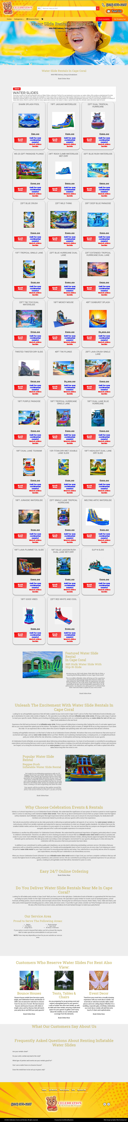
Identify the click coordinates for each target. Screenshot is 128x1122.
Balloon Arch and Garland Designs (70, 905)
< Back (16, 89)
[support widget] (123, 1118)
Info (73, 1090)
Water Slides (92, 901)
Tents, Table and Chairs (105, 901)
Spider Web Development (119, 1120)
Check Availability (104, 19)
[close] (125, 1093)
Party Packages (96, 903)
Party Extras (64, 1090)
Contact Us (82, 1090)
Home (9, 19)
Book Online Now (64, 31)
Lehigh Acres (28, 927)
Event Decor (42, 905)
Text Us (116, 11)
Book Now (20, 140)
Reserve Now (33, 19)
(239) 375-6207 (116, 5)
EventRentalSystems (67, 1120)
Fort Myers (28, 926)
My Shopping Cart (120, 19)
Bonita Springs (52, 924)
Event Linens (51, 905)
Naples (28, 924)
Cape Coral (72, 745)
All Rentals (53, 1090)
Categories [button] (18, 19)
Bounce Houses (81, 901)
